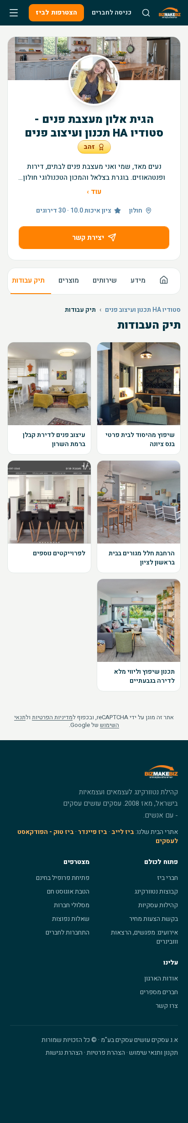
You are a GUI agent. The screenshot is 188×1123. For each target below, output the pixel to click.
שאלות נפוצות (70, 919)
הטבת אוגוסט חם (68, 891)
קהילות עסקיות (158, 905)
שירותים (105, 280)
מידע (138, 280)
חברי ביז (167, 878)
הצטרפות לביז (56, 12)
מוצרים (68, 280)
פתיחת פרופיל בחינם (62, 878)
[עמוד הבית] (164, 281)
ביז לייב (122, 832)
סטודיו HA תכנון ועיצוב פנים (143, 310)
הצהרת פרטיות (106, 1052)
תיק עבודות (28, 280)
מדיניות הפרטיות (52, 717)
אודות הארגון (161, 978)
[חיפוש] (146, 12)
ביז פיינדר (92, 832)
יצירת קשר (88, 238)
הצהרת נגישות (64, 1052)
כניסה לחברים (111, 12)
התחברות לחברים (67, 932)
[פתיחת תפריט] (13, 13)
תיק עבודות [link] (80, 310)
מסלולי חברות (71, 905)
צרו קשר (167, 1006)
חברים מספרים (159, 992)
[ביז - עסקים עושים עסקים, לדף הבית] (170, 12)
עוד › (94, 192)
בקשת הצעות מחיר (153, 919)
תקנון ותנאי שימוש (153, 1052)
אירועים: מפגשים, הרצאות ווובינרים (144, 937)
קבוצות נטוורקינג (156, 891)
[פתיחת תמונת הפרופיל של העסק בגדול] (94, 80)
